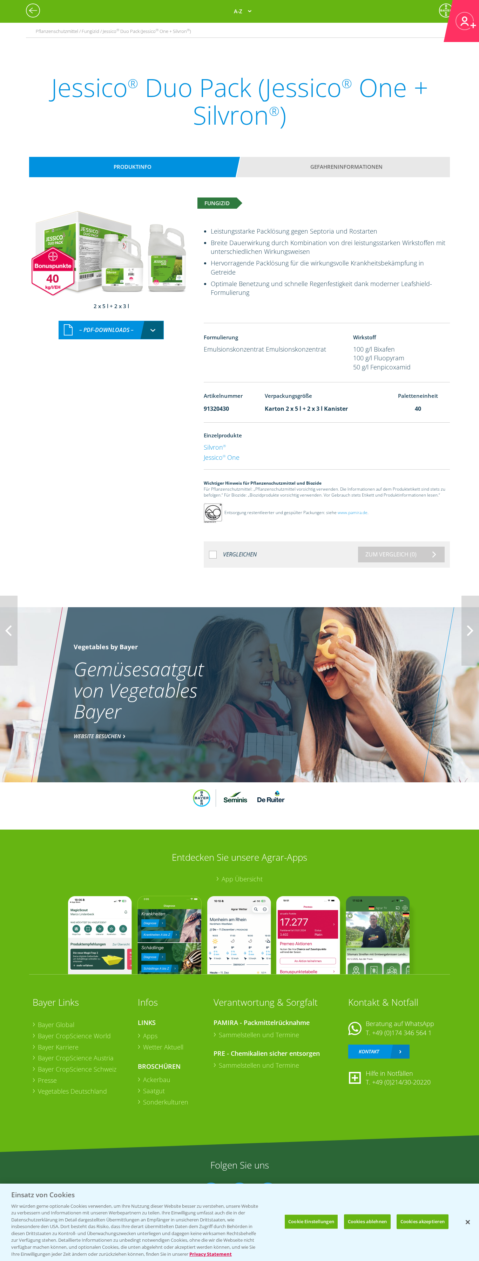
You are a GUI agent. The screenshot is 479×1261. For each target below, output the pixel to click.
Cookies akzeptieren (422, 1221)
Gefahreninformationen (346, 166)
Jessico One (222, 457)
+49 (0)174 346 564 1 (402, 1032)
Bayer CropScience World (74, 1036)
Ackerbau (156, 1079)
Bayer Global (56, 1024)
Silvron (215, 447)
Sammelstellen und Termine (259, 1035)
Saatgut (154, 1091)
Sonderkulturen (165, 1102)
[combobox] (111, 330)
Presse (47, 1080)
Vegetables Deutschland (72, 1091)
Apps (150, 1036)
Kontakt (369, 1051)
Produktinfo (132, 166)
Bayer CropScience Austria (76, 1058)
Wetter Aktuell (163, 1047)
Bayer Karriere (58, 1047)
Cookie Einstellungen (311, 1221)
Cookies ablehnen (367, 1221)
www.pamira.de (352, 512)
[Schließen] (467, 1222)
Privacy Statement (210, 1253)
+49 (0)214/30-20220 (401, 1082)
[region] (239, 1222)
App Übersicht (242, 879)
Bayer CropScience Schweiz (77, 1069)
